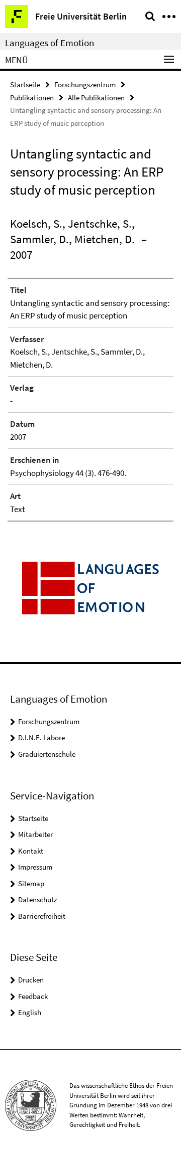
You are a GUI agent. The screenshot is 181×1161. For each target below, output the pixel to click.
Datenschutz (37, 899)
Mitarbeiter (35, 834)
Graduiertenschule (46, 754)
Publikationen (32, 97)
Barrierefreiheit (41, 916)
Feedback (33, 996)
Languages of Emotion (49, 43)
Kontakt (30, 851)
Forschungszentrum (85, 84)
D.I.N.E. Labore (41, 737)
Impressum (35, 867)
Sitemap (31, 883)
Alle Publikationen (96, 97)
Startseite (25, 84)
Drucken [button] (31, 979)
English (29, 1012)
